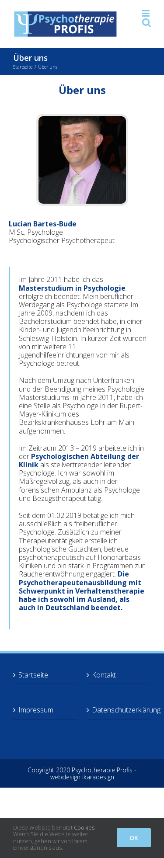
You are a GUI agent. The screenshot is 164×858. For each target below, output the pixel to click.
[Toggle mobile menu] (146, 13)
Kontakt (104, 675)
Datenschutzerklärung (119, 710)
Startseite (33, 675)
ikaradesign (98, 777)
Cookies (84, 827)
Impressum (35, 710)
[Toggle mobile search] (146, 22)
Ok (133, 838)
